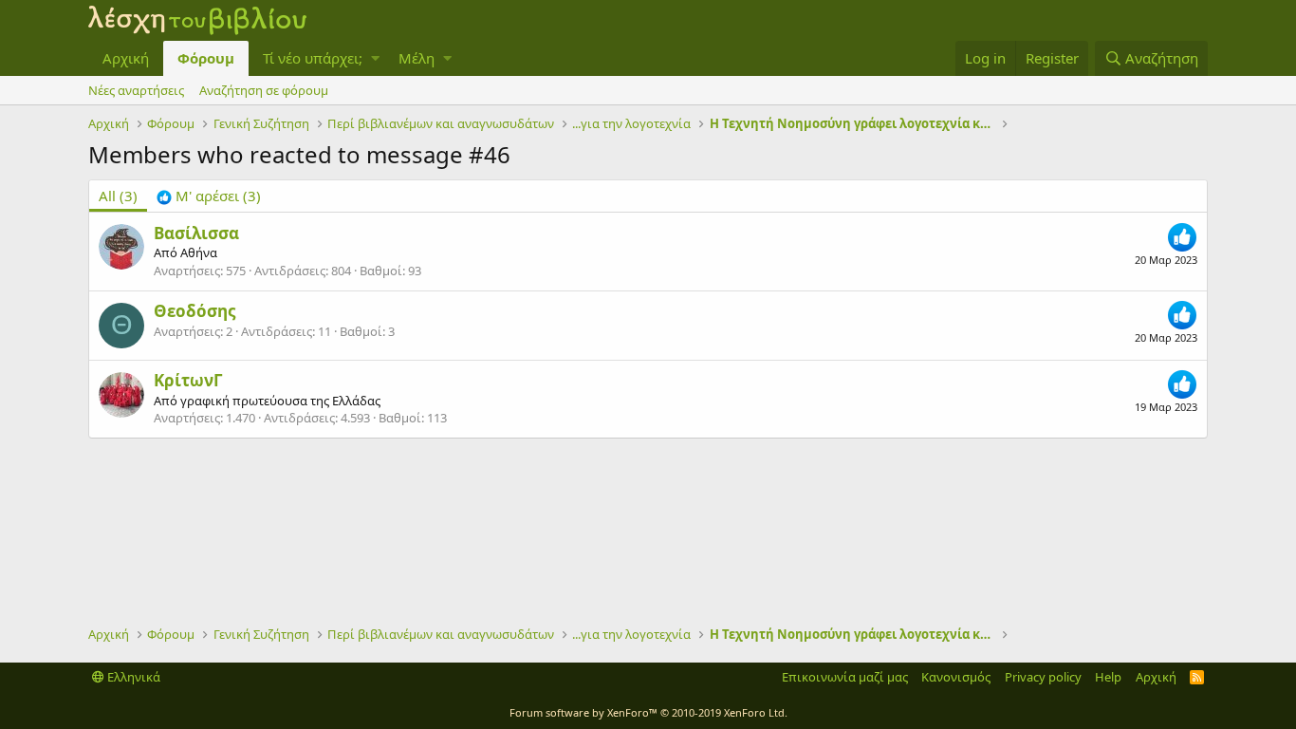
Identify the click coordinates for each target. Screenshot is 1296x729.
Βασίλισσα (196, 233)
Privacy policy (1043, 676)
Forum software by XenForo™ (648, 712)
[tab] (208, 196)
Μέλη (416, 57)
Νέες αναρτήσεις (136, 90)
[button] (375, 58)
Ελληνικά (132, 676)
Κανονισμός (956, 676)
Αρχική (125, 57)
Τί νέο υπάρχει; (312, 57)
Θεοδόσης (194, 311)
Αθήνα (198, 252)
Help (1108, 676)
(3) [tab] (118, 195)
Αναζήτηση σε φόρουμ (263, 90)
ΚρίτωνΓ (188, 380)
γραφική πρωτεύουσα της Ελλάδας (280, 400)
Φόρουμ (205, 57)
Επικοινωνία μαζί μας (845, 676)
